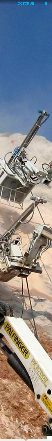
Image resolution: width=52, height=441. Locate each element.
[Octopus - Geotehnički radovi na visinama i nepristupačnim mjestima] (26, 3)
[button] (46, 3)
